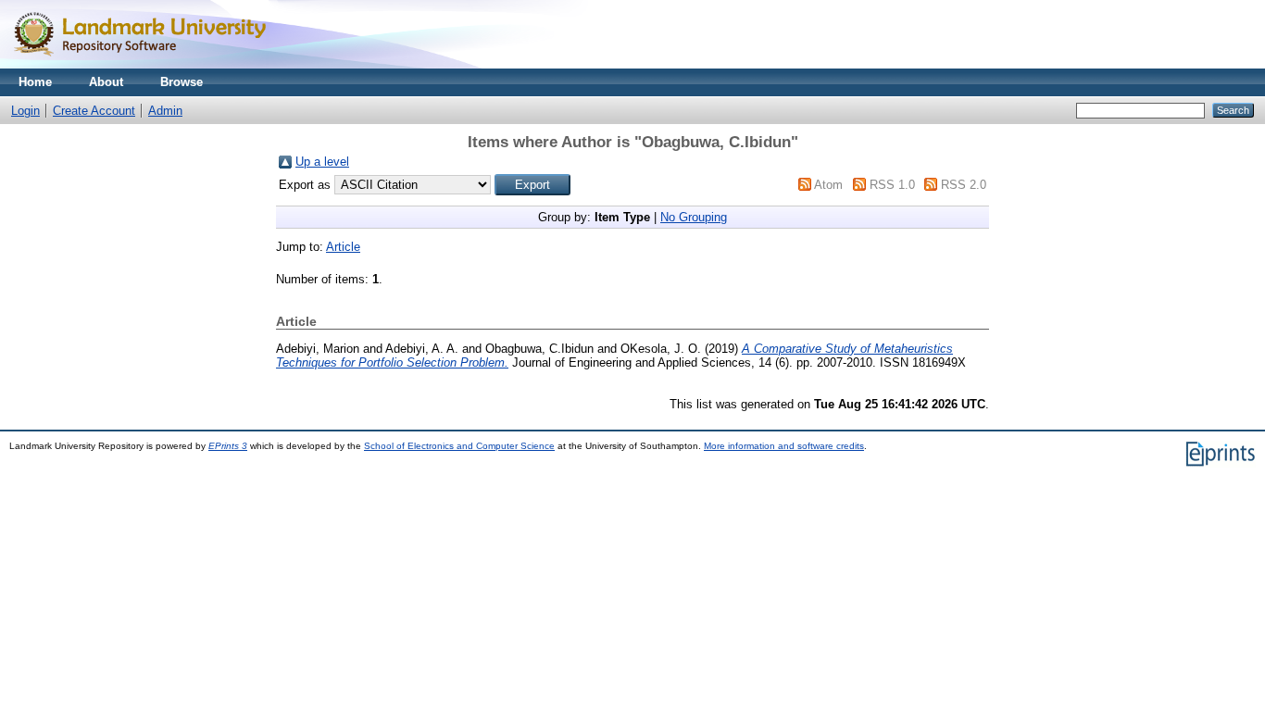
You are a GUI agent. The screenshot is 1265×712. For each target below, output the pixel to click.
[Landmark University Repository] (148, 64)
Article (343, 247)
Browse (181, 82)
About (106, 82)
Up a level (322, 162)
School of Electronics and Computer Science (459, 446)
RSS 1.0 (892, 185)
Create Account (94, 111)
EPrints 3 (227, 446)
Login (25, 111)
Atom (828, 185)
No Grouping (693, 217)
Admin (165, 111)
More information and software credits (784, 446)
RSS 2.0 (963, 185)
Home (35, 82)
